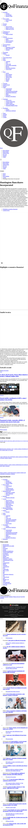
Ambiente (8, 61)
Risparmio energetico (10, 68)
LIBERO (3, 606)
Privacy (16, 611)
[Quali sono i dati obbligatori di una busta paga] (15, 732)
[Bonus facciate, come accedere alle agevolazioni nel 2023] (15, 821)
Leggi (7, 21)
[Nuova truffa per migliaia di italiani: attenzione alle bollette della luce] (15, 770)
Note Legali (11, 611)
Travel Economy (9, 40)
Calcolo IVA (8, 100)
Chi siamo (6, 611)
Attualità (5, 114)
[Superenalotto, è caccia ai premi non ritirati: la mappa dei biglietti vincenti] (15, 739)
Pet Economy (9, 42)
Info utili (5, 46)
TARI (4, 581)
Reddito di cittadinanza (8, 551)
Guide (4, 87)
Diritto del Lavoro (10, 29)
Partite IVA (8, 506)
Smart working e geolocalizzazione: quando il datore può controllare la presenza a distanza (13, 473)
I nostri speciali (6, 84)
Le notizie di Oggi (7, 583)
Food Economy (9, 38)
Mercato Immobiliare (7, 508)
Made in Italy (6, 557)
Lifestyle (5, 37)
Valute (7, 81)
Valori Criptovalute (10, 104)
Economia (5, 12)
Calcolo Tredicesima (10, 101)
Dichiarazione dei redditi (8, 546)
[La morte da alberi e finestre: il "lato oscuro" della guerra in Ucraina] (15, 784)
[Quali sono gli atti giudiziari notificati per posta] (15, 656)
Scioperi (7, 49)
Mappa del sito (16, 596)
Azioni (7, 73)
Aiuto (18, 612)
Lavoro (4, 25)
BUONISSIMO (11, 609)
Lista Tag (5, 584)
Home (4, 173)
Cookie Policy (21, 611)
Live (1, 371)
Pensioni (5, 24)
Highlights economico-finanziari (10, 209)
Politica (4, 53)
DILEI (15, 608)
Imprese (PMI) (9, 16)
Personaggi (5, 52)
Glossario (5, 83)
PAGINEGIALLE (11, 606)
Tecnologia (5, 108)
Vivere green (9, 69)
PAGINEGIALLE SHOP (19, 606)
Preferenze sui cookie (12, 612)
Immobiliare (5, 33)
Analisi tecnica (6, 210)
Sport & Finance (6, 44)
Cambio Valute (9, 103)
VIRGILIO (6, 606)
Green (4, 60)
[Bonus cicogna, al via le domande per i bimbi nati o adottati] (15, 720)
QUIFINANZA (23, 608)
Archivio (2, 598)
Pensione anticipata (10, 497)
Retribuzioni (8, 504)
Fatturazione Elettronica (11, 92)
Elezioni (7, 55)
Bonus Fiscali (9, 20)
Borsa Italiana (9, 74)
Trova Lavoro (9, 26)
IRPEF (4, 564)
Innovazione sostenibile (11, 65)
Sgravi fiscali (6, 555)
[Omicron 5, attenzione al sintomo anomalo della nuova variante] (15, 750)
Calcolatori (5, 99)
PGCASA (24, 606)
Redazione (5, 539)
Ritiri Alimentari (9, 48)
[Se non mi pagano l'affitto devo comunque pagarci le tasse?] (15, 777)
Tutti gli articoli (3, 429)
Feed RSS (22, 596)
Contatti (4, 117)
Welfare (4, 556)
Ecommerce (5, 553)
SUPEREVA (17, 609)
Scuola (4, 549)
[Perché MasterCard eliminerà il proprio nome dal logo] (15, 680)
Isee (4, 575)
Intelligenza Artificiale (11, 110)
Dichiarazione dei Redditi (11, 91)
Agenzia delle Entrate (8, 552)
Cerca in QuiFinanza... (5, 595)
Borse (4, 71)
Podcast (4, 86)
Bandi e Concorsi (10, 27)
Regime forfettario (10, 489)
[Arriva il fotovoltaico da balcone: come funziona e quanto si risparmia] (15, 691)
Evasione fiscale (9, 488)
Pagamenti (5, 548)
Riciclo (7, 66)
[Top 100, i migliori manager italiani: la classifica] (15, 643)
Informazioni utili (7, 491)
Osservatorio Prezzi (7, 57)
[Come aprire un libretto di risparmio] (15, 638)
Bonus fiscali (9, 486)
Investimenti (8, 14)
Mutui (7, 94)
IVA (4, 561)
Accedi (2, 171)
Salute (4, 113)
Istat (4, 571)
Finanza (7, 13)
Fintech (7, 109)
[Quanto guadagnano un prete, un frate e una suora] (15, 626)
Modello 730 (6, 579)
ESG (7, 62)
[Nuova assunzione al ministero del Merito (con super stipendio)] (15, 703)
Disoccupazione (9, 505)
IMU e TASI (6, 570)
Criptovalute (8, 90)
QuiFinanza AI (6, 31)
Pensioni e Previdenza (11, 96)
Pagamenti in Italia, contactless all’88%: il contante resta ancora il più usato (12, 421)
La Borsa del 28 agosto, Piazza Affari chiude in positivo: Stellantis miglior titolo (14, 375)
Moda (7, 39)
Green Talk (8, 64)
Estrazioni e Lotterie (10, 47)
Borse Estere (8, 75)
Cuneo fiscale (6, 577)
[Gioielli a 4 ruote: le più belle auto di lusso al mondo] (15, 762)
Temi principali (6, 582)
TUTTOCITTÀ (11, 608)
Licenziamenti (6, 562)
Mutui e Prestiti (9, 34)
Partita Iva (8, 95)
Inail (4, 578)
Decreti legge (6, 544)
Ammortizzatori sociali (8, 560)
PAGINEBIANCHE (6, 608)
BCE (4, 568)
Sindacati (5, 565)
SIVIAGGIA (18, 608)
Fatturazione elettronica (8, 574)
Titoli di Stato (9, 77)
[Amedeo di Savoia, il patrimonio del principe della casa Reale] (15, 668)
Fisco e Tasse (6, 18)
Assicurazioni (9, 88)
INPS (4, 547)
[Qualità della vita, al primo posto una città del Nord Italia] (15, 814)
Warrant (7, 79)
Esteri (4, 59)
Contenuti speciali (4, 596)
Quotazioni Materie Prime (11, 105)
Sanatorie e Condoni (7, 558)
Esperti (4, 116)
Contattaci (10, 596)
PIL (4, 573)
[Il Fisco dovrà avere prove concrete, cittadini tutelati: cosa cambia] (15, 796)
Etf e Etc (8, 78)
